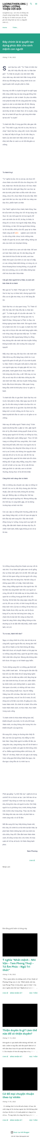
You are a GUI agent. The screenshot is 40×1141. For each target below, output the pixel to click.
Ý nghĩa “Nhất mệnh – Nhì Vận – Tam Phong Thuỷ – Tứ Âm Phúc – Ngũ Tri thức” (19, 965)
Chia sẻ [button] (32, 860)
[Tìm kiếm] (31, 4)
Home (5, 27)
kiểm (16, 233)
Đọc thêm (33, 993)
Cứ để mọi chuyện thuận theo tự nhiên (18, 1095)
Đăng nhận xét (16, 993)
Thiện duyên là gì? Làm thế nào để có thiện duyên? (20, 1031)
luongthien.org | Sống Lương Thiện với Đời (15, 6)
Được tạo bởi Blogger (21, 1132)
